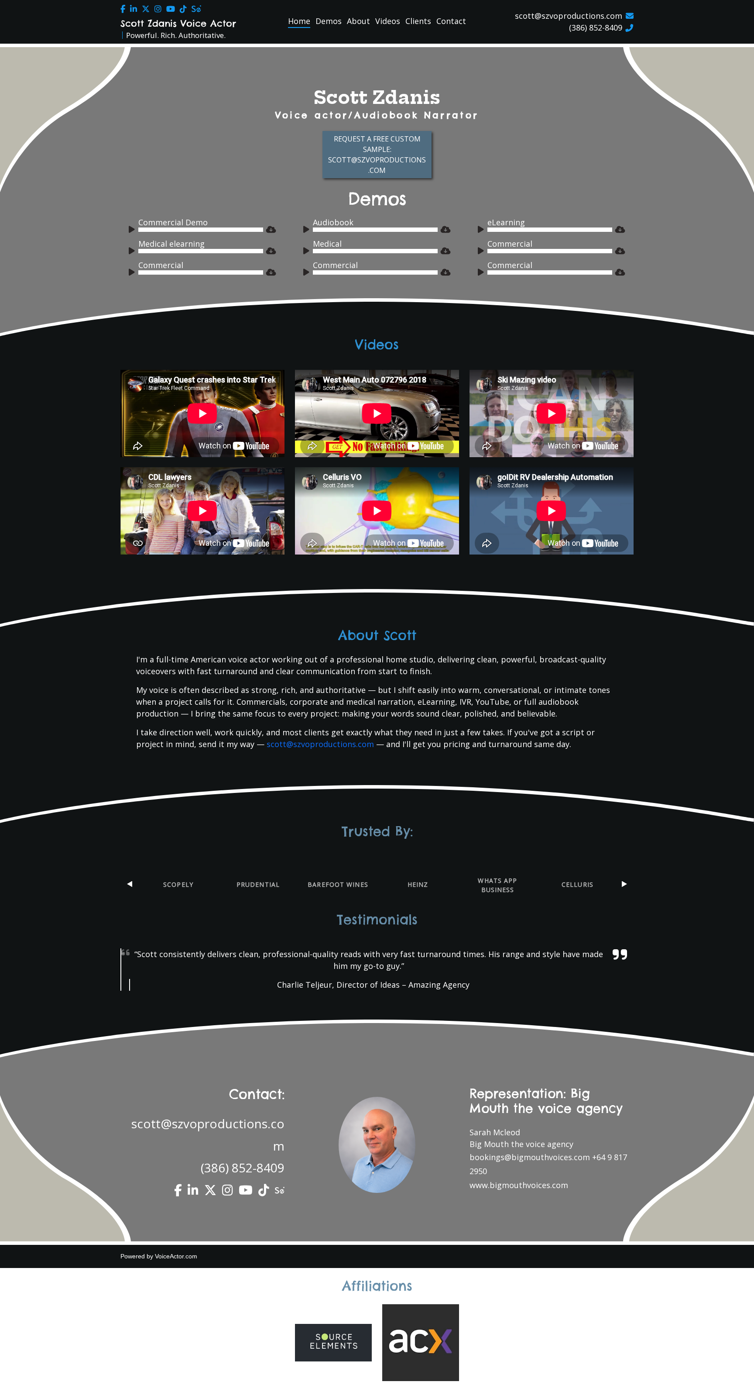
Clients (418, 21)
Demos (328, 21)
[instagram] (157, 8)
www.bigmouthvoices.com (519, 1185)
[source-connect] (196, 8)
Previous (129, 884)
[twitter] (146, 8)
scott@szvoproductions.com (568, 15)
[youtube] (170, 8)
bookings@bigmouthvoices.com (530, 1157)
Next (624, 884)
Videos (387, 21)
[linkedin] (133, 8)
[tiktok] (183, 8)
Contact (451, 21)
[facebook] (122, 8)
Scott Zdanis (377, 97)
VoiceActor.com (176, 1256)
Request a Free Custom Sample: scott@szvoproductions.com (377, 154)
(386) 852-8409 (595, 27)
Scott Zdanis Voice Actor (178, 23)
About (358, 21)
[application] (196, 229)
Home (299, 21)
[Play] (133, 231)
